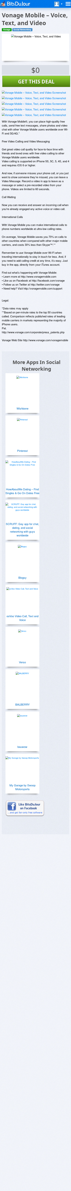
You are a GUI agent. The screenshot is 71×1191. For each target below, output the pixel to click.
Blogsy (22, 577)
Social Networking (22, 29)
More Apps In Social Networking (36, 365)
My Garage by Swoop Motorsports (22, 787)
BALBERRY (22, 704)
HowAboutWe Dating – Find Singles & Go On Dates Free (22, 491)
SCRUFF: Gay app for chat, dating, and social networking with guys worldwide (22, 529)
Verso (22, 662)
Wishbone (22, 408)
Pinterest (22, 451)
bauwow (22, 747)
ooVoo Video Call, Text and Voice (22, 618)
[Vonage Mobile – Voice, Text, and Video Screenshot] (34, 92)
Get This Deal (36, 81)
